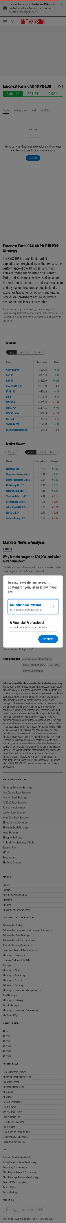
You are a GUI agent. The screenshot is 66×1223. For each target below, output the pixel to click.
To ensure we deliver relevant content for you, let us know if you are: (32, 587)
